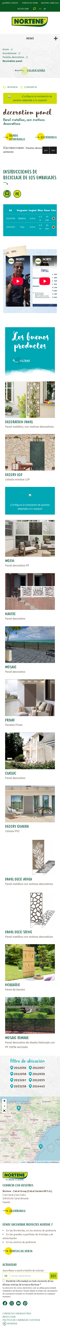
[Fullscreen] (4, 1110)
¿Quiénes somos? (10, 3)
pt (45, 8)
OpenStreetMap (43, 1162)
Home (6, 49)
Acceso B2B (22, 9)
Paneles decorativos (13, 57)
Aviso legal (9, 1316)
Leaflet (23, 1162)
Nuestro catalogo (50, 3)
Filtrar (25, 360)
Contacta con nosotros (17, 1313)
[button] (46, 150)
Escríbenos (49, 137)
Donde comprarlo (17, 137)
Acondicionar (10, 53)
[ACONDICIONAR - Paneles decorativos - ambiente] (30, 150)
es (40, 8)
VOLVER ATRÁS (36, 70)
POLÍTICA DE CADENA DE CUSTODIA (21, 1320)
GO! (54, 1276)
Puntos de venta (30, 3)
